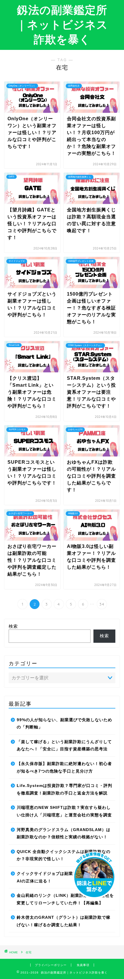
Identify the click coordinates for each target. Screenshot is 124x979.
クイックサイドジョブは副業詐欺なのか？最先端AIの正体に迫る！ (64, 877)
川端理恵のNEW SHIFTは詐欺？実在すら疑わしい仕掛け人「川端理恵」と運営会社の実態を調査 (64, 811)
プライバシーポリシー (51, 965)
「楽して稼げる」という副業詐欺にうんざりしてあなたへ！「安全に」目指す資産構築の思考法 (64, 745)
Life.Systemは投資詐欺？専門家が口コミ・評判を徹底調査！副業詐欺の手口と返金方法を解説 (64, 789)
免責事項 (83, 965)
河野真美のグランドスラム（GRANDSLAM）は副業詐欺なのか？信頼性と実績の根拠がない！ (63, 833)
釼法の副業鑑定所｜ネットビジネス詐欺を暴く (62, 24)
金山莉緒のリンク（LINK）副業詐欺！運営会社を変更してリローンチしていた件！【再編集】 (65, 899)
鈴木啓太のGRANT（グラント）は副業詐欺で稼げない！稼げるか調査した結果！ (63, 921)
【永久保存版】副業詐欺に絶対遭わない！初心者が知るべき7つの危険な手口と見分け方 (64, 767)
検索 (13, 626)
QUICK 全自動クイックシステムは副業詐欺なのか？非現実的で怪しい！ (63, 855)
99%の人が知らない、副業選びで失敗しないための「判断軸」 (64, 724)
